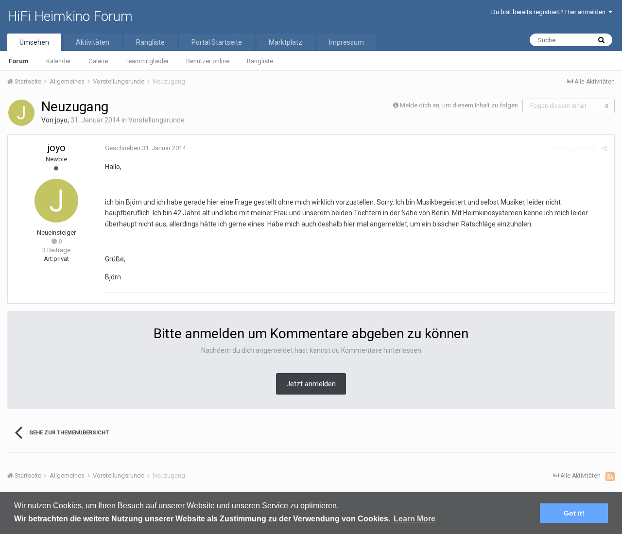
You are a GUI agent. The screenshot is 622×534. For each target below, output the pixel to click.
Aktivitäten (92, 42)
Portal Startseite (216, 42)
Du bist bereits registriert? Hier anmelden (549, 12)
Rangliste (260, 61)
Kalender (58, 61)
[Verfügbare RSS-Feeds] (610, 476)
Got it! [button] (574, 513)
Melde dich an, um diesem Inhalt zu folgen (459, 105)
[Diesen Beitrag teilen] (604, 148)
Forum (19, 61)
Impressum (346, 42)
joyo (61, 120)
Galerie (98, 61)
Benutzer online (207, 61)
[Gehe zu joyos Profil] (21, 113)
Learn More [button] (414, 519)
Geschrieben (145, 148)
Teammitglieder (147, 61)
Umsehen (34, 42)
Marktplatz (285, 42)
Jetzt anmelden (311, 383)
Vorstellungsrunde (156, 120)
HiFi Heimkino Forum (70, 16)
